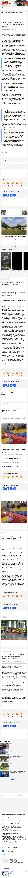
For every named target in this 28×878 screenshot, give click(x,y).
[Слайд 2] (12, 246)
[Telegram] (11, 195)
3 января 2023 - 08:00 (5, 287)
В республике (7, 650)
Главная (3, 795)
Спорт (5, 404)
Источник (4, 152)
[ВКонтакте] (4, 195)
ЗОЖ (4, 497)
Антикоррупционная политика (9, 867)
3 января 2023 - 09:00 (5, 29)
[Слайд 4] (15, 246)
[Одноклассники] (7, 195)
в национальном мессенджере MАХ (12, 166)
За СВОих (19, 795)
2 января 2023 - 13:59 (5, 661)
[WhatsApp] (14, 195)
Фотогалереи (11, 795)
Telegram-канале (15, 160)
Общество (6, 18)
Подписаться (19, 874)
